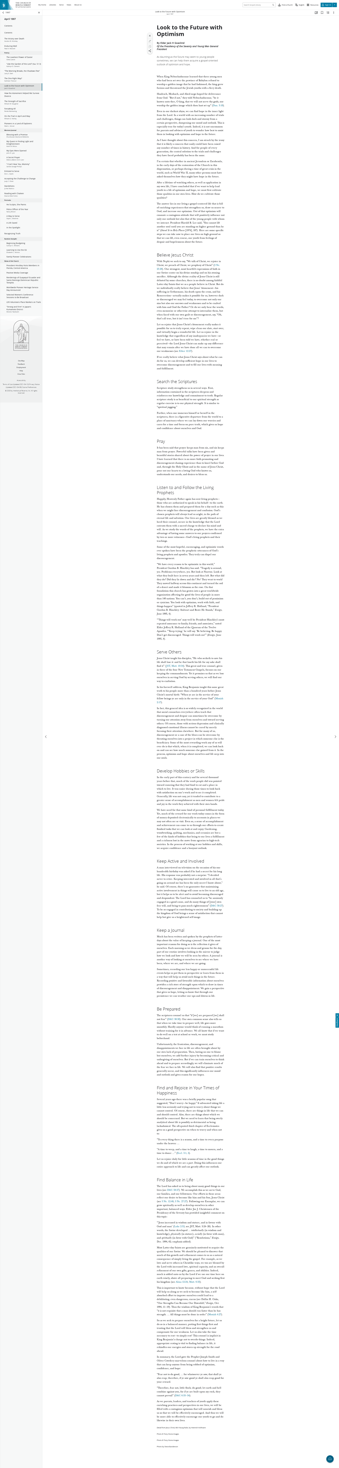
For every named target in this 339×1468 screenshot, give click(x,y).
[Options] (333, 12)
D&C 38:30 (174, 1019)
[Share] (150, 51)
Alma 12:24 (182, 1282)
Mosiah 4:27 (214, 1314)
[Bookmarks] (322, 12)
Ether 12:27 (185, 351)
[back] (3, 12)
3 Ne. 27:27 (181, 1201)
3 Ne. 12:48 (167, 1201)
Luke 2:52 (179, 1226)
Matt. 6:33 (194, 1282)
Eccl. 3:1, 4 (183, 1153)
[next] (335, 736)
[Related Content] (328, 12)
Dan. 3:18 (218, 105)
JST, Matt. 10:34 (174, 666)
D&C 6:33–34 (182, 1395)
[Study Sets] (316, 12)
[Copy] (150, 46)
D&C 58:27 (216, 905)
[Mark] (150, 41)
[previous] (46, 736)
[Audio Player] (330, 1459)
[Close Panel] (39, 12)
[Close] (150, 36)
